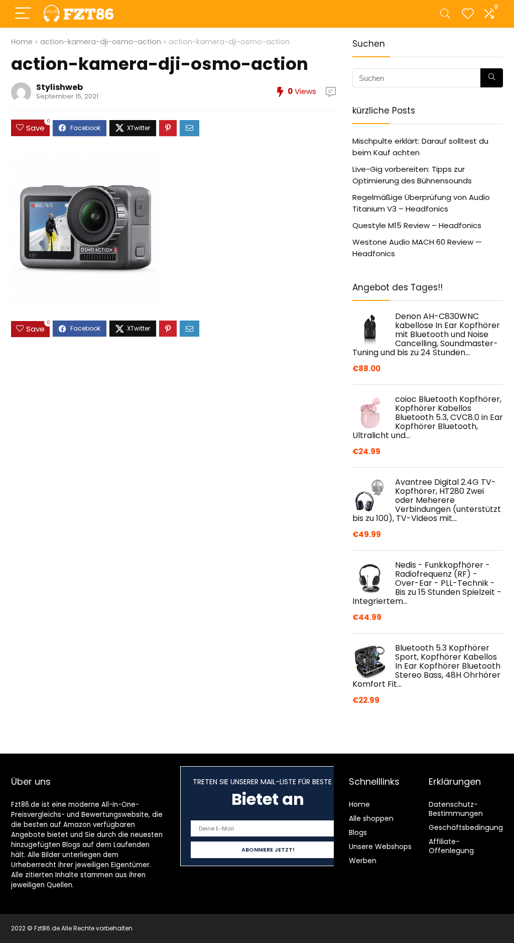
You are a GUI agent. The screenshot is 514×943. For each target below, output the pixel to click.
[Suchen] (491, 77)
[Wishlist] (468, 14)
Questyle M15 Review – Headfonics (416, 225)
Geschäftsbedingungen (470, 827)
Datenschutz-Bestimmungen (456, 808)
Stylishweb (59, 87)
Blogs (358, 832)
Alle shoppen (371, 818)
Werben (362, 861)
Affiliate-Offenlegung (451, 846)
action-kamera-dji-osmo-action (100, 42)
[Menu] (23, 14)
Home (22, 42)
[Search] (445, 14)
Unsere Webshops (380, 847)
